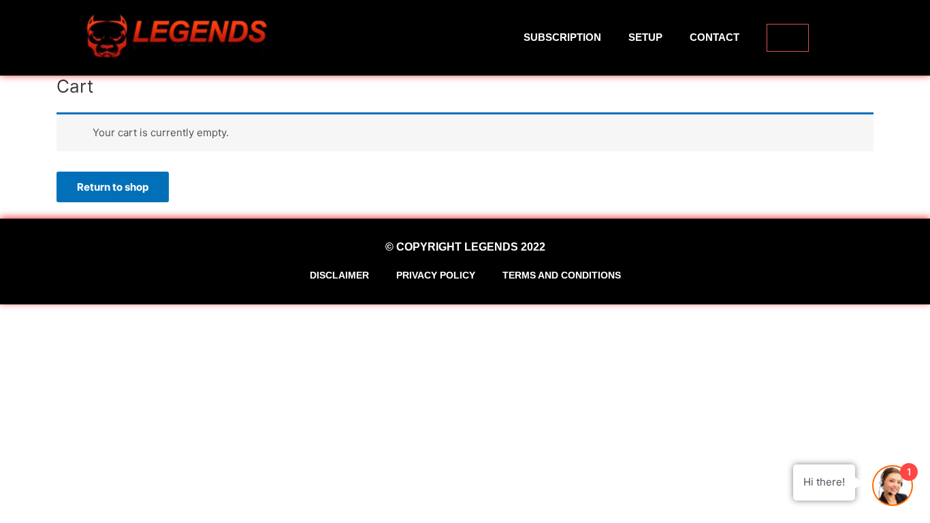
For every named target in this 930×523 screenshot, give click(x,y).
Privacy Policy (435, 275)
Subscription (562, 37)
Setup (645, 37)
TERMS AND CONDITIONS (561, 275)
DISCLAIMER (339, 275)
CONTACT (714, 37)
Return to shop (112, 186)
